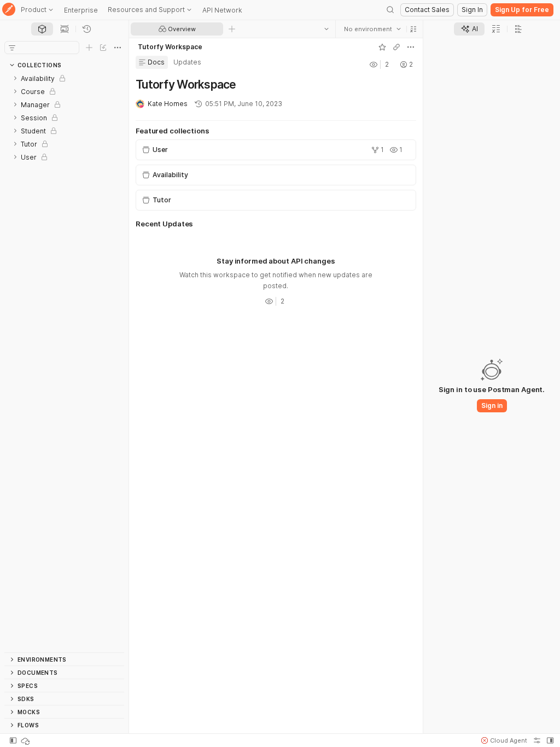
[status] (26, 740)
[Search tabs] (326, 29)
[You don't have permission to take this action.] (231, 29)
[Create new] (89, 47)
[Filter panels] (12, 47)
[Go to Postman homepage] (8, 10)
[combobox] (372, 29)
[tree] (64, 362)
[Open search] (390, 9)
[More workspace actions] (410, 47)
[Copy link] (396, 47)
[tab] (42, 29)
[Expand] (15, 78)
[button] (413, 29)
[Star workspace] (382, 47)
